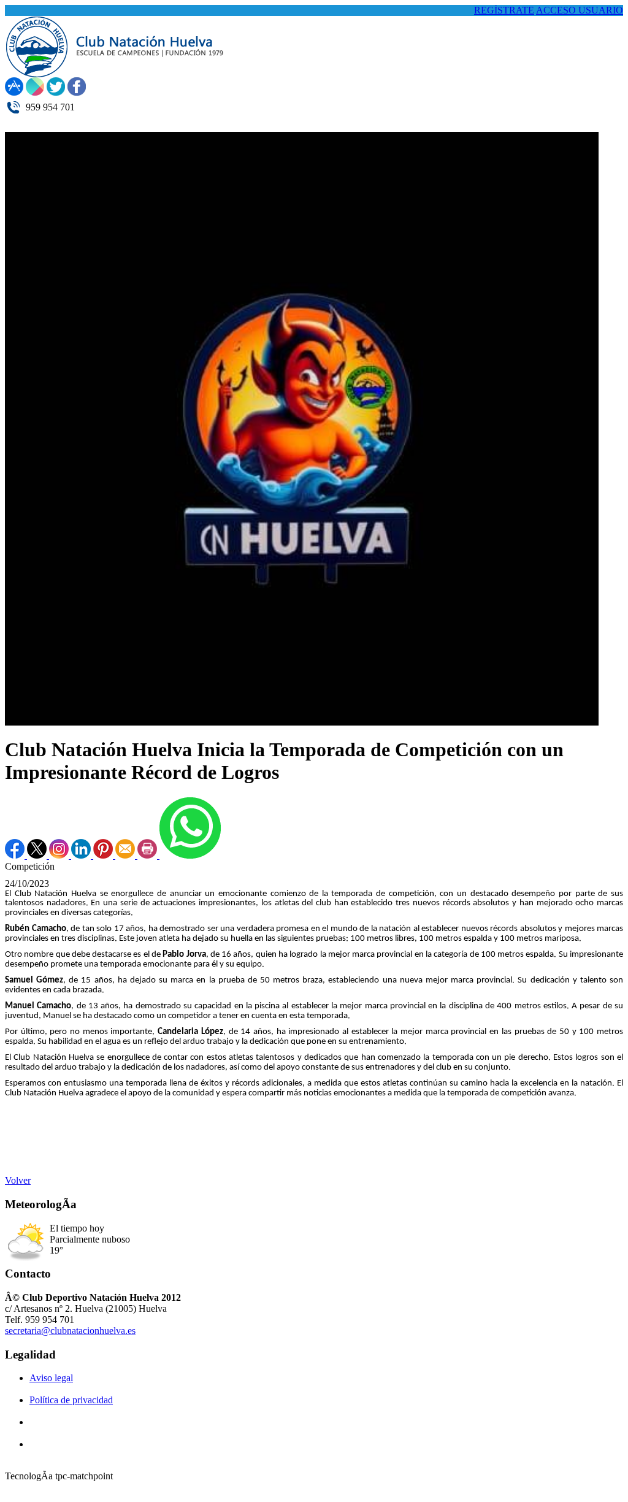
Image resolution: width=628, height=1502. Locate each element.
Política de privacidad (71, 1400)
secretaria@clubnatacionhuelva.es (70, 1330)
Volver (18, 1180)
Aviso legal (51, 1378)
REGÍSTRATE (504, 10)
